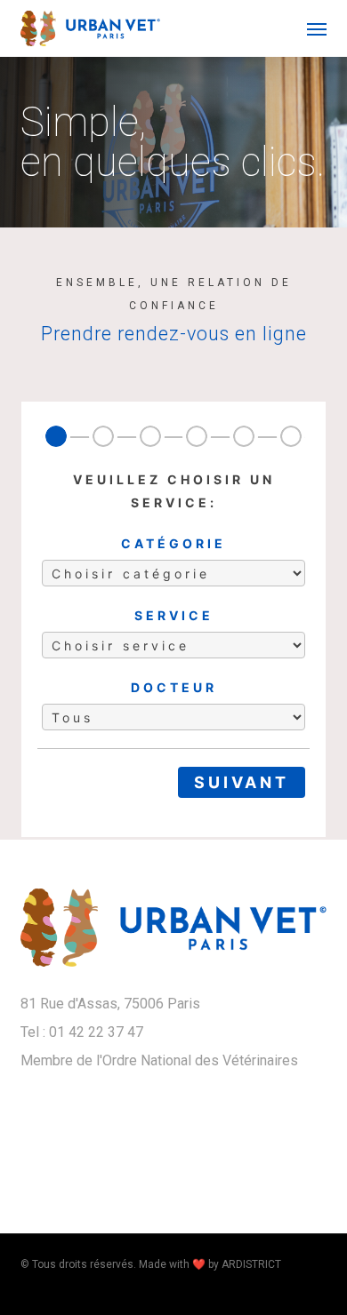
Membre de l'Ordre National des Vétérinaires (159, 1060)
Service (174, 615)
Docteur (174, 687)
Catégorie (173, 543)
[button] (317, 28)
